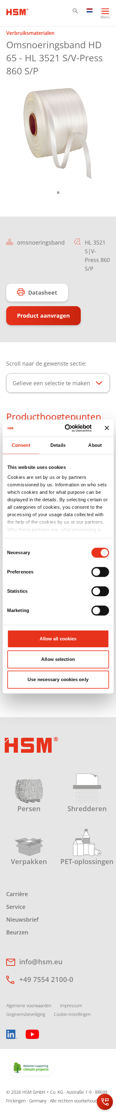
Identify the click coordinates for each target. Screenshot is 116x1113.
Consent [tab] (21, 445)
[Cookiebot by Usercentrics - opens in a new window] (68, 428)
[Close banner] (107, 428)
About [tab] (95, 445)
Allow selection (58, 659)
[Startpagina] (17, 11)
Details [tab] (58, 445)
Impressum (71, 1005)
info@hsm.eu (40, 961)
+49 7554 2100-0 (46, 979)
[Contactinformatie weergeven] (105, 1102)
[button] (75, 11)
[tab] (58, 133)
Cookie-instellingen (72, 1014)
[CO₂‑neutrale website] (31, 1068)
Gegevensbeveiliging (25, 1014)
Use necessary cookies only (58, 679)
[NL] (90, 9)
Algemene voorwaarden (28, 1005)
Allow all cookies (58, 638)
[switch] (100, 572)
